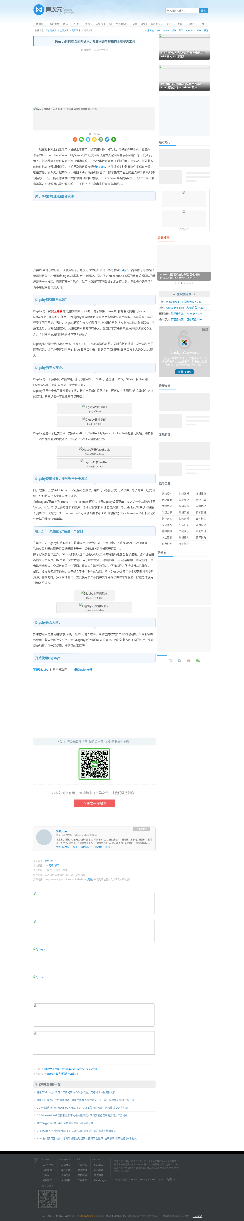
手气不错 (66, 1170)
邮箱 (107, 846)
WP (67, 1215)
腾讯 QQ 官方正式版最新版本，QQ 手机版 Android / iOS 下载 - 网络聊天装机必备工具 (85, 1100)
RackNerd (99, 1165)
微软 (174, 30)
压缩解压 (184, 543)
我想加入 (171, 1179)
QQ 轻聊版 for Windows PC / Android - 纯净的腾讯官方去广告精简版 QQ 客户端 (82, 1107)
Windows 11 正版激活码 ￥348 (183, 301)
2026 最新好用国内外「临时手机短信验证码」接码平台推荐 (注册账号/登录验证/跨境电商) (87, 1138)
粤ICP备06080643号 (116, 1215)
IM (46, 865)
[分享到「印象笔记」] (113, 139)
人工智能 (167, 537)
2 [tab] (178, 283)
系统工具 (201, 500)
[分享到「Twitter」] (107, 139)
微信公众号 (86, 846)
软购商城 (82, 1170)
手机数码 (201, 506)
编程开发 (184, 512)
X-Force (61, 831)
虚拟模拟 (167, 531)
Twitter (98, 846)
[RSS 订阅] (179, 660)
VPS (158, 30)
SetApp (189, 30)
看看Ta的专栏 (62, 846)
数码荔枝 (98, 1170)
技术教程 (201, 512)
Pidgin (100, 167)
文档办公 (167, 506)
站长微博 (47, 1170)
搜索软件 (66, 1165)
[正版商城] (170, 660)
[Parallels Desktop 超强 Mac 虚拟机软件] (184, 193)
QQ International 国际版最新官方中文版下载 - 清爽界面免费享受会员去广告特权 (82, 1115)
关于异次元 (48, 1165)
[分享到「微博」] (75, 139)
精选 (206, 30)
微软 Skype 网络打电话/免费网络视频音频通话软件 (65, 1123)
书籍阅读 (184, 531)
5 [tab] (187, 283)
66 (98, 133)
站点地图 (66, 1180)
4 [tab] (184, 283)
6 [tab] (190, 283)
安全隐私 (167, 525)
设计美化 (184, 500)
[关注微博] (189, 660)
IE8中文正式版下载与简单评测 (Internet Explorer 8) (70, 1068)
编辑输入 (184, 537)
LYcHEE (152, 1179)
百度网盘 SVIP (194, 319)
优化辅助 (167, 500)
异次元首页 (51, 30)
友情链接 (82, 1175)
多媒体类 (201, 493)
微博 (75, 846)
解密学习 (201, 531)
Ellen (142, 1179)
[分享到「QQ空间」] (94, 139)
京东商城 (98, 1175)
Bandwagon (100, 1180)
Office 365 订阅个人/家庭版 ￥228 (185, 307)
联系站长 (47, 1175)
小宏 (161, 1179)
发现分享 (167, 512)
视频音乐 (184, 518)
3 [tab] (181, 283)
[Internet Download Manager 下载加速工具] (184, 212)
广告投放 (197, 1215)
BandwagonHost (88, 1215)
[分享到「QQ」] (88, 139)
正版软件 (82, 1165)
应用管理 (184, 506)
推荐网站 (167, 518)
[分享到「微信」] (81, 139)
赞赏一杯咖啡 (96, 803)
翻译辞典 (201, 537)
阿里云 (59, 1215)
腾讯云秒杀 (177, 313)
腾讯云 (51, 1215)
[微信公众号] (198, 660)
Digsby (69, 172)
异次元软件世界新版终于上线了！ (61, 1073)
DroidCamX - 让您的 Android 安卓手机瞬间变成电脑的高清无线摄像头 (76, 1130)
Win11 (166, 30)
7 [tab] (192, 283)
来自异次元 (60, 670)
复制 (90, 879)
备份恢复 (201, 525)
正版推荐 (82, 1180)
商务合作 (184, 229)
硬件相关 (201, 518)
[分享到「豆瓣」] (100, 139)
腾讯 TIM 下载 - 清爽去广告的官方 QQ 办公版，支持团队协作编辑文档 (76, 1092)
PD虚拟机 (149, 30)
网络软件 (76, 30)
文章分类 (66, 1175)
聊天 (56, 865)
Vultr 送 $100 (194, 313)
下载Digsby (40, 670)
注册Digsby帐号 (81, 670)
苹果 (181, 30)
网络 (51, 865)
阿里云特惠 (177, 319)
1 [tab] (175, 283)
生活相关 (184, 525)
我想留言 (47, 1180)
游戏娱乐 (184, 493)
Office (198, 30)
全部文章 (64, 30)
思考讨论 (167, 543)
